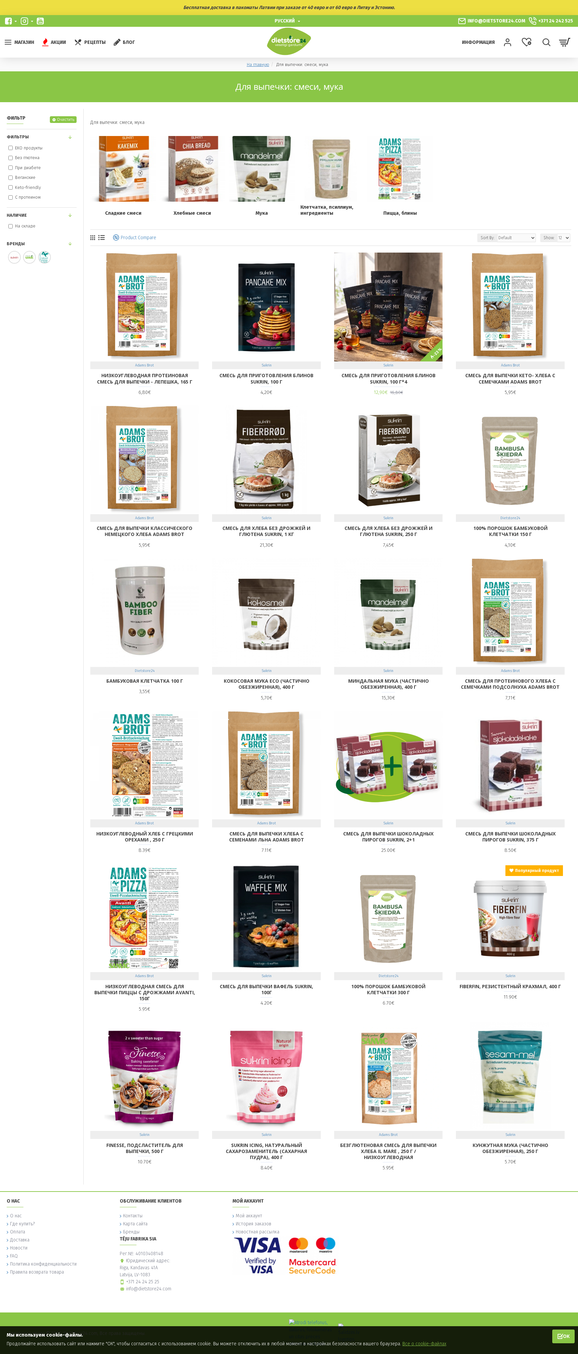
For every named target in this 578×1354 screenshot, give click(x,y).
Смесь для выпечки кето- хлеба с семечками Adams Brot (510, 379)
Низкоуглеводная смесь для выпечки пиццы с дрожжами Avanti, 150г (144, 993)
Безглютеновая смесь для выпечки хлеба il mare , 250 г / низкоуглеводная (388, 1151)
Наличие (17, 215)
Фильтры (18, 136)
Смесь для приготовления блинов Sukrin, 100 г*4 (389, 379)
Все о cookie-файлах (424, 1344)
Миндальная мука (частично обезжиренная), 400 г (388, 684)
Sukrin (267, 365)
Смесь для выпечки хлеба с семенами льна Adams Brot (266, 837)
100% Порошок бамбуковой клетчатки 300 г (388, 990)
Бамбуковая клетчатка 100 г (144, 681)
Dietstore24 (510, 518)
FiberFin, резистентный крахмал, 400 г (510, 987)
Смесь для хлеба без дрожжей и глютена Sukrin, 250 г (388, 531)
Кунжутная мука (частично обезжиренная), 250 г (510, 1148)
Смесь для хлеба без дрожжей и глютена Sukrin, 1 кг (266, 531)
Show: (549, 237)
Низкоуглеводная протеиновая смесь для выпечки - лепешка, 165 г (144, 379)
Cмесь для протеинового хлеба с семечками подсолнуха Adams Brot (510, 684)
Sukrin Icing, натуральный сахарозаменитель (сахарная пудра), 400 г (266, 1151)
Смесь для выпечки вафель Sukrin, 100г (266, 990)
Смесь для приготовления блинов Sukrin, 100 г (266, 379)
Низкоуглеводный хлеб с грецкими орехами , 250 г (144, 837)
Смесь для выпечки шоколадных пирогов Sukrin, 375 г (510, 837)
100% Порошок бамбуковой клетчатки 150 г (510, 531)
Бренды (16, 243)
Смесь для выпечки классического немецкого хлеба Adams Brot (144, 531)
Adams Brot (144, 365)
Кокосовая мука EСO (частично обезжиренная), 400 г (266, 684)
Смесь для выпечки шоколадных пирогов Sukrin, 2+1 (388, 837)
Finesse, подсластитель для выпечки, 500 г (144, 1148)
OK (566, 1336)
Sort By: (487, 237)
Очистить (65, 119)
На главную (258, 64)
